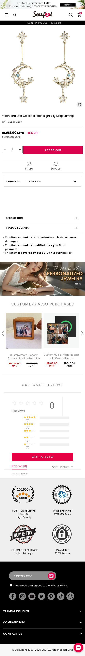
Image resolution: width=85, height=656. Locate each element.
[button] (6, 15)
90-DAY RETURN (52, 252)
